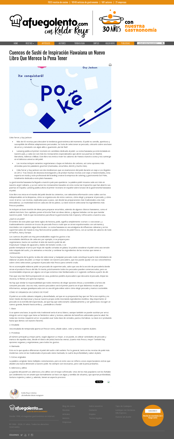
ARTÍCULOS (46, 43)
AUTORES (62, 43)
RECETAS (29, 43)
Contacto (93, 410)
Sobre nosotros (96, 406)
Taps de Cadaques (123, 406)
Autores (65, 418)
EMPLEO (96, 43)
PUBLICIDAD (125, 43)
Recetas (66, 410)
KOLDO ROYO (110, 43)
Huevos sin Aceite (123, 416)
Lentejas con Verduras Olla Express (125, 411)
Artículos (66, 414)
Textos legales (95, 418)
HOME (16, 43)
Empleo (92, 414)
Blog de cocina (68, 406)
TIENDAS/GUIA (79, 43)
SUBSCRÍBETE (152, 411)
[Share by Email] (109, 382)
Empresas (66, 422)
